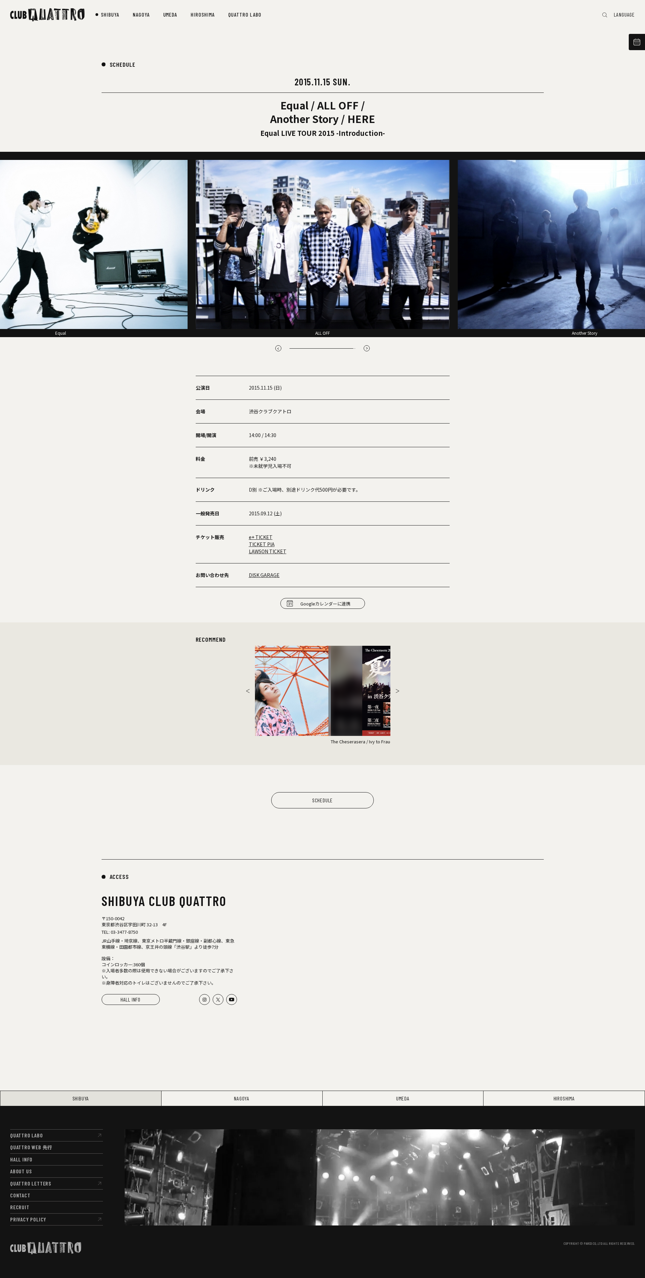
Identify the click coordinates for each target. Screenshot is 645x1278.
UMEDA (403, 1098)
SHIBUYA (80, 1098)
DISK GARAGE (264, 575)
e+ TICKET (261, 537)
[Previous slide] (278, 348)
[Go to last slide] (248, 691)
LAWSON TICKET (267, 551)
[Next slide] (367, 348)
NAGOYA (242, 1098)
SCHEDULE (122, 64)
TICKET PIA (262, 544)
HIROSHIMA (564, 1098)
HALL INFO (131, 999)
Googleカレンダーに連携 (325, 603)
